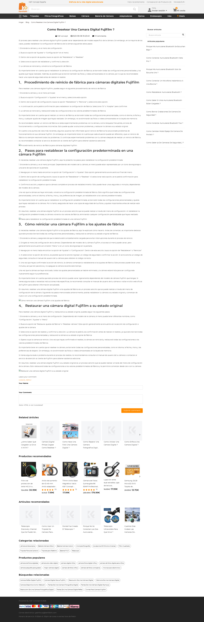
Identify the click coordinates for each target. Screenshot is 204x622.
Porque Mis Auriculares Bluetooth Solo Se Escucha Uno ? (163, 71)
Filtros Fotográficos (54, 16)
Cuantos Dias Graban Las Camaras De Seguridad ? (129, 529)
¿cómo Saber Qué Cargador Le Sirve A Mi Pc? (28, 445)
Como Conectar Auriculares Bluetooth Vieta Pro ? (164, 59)
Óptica (141, 16)
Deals (182, 16)
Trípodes (34, 16)
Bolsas (72, 16)
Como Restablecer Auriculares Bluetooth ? (164, 92)
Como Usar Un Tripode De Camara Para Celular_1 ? (48, 529)
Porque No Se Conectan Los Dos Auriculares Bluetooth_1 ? (90, 529)
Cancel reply (25, 380)
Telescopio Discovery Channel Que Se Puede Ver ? (29, 529)
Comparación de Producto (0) (159, 2)
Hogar (21, 22)
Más (169, 16)
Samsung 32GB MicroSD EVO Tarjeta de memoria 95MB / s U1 (132, 484)
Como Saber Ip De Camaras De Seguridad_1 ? (165, 143)
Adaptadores (125, 16)
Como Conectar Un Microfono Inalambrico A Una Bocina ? (164, 82)
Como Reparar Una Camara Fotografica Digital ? (91, 445)
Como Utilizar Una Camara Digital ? (111, 443)
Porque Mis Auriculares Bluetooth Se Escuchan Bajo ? (165, 48)
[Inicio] (23, 7)
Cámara (85, 16)
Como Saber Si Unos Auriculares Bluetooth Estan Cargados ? (164, 102)
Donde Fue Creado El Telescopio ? (70, 527)
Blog (27, 22)
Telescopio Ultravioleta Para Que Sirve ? (111, 529)
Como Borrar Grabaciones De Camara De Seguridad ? (163, 113)
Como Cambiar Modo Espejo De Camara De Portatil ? (164, 133)
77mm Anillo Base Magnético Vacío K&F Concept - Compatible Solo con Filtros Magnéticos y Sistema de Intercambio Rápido (70, 484)
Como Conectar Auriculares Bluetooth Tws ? (164, 123)
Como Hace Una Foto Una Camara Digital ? (69, 445)
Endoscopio (156, 16)
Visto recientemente (136, 2)
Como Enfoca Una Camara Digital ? (131, 443)
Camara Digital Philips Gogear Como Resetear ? (49, 445)
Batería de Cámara (104, 16)
